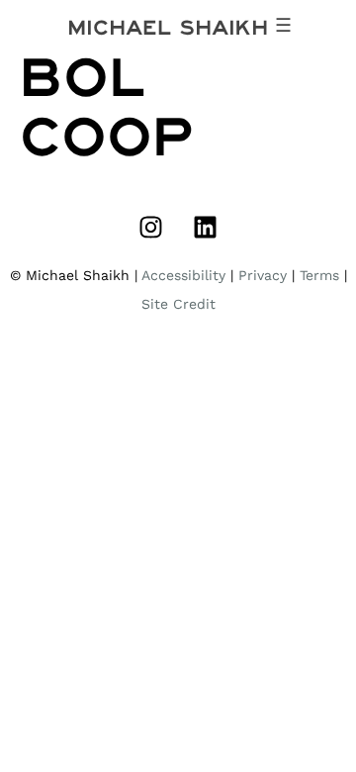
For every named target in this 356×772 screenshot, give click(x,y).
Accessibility (183, 275)
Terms (319, 275)
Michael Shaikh (167, 28)
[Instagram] (151, 226)
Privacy (262, 275)
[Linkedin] (205, 226)
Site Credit (178, 304)
